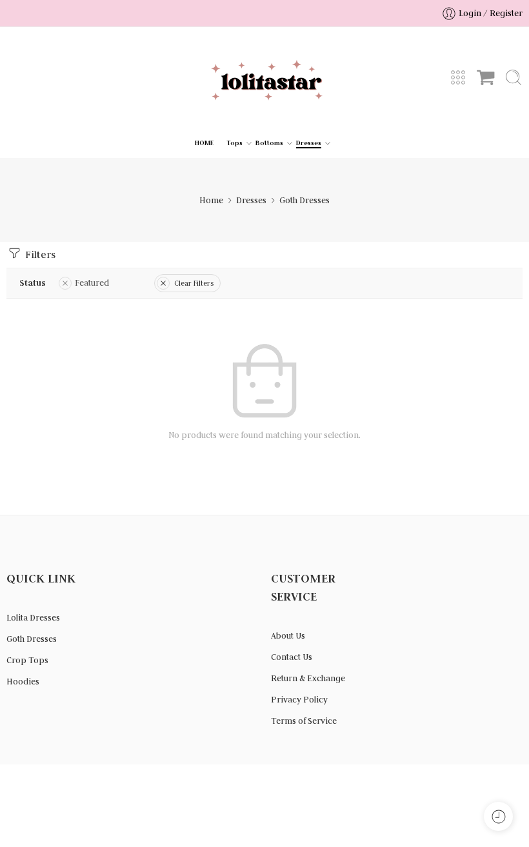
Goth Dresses (31, 638)
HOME (204, 143)
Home (211, 200)
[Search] (513, 77)
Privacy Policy (299, 699)
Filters (39, 254)
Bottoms (269, 143)
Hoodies (22, 681)
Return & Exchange (308, 678)
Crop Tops (27, 660)
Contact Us (291, 657)
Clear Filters (194, 283)
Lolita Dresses (33, 617)
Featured (92, 282)
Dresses (308, 143)
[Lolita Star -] (264, 77)
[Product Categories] (458, 77)
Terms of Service (304, 720)
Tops (234, 143)
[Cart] (486, 77)
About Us (288, 635)
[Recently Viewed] (498, 816)
